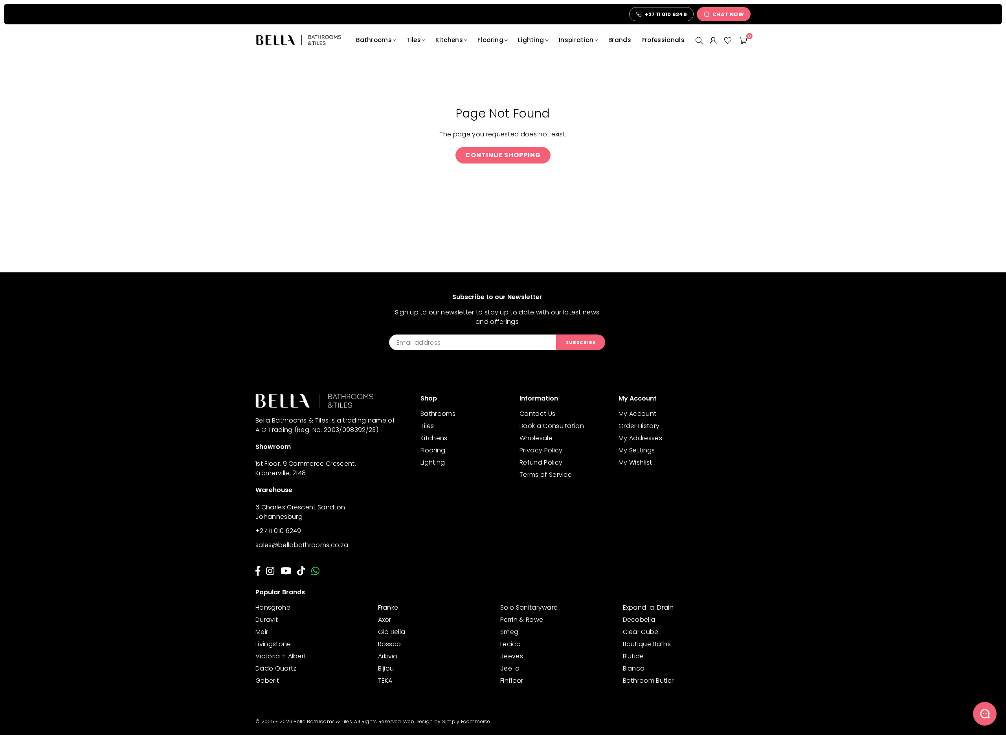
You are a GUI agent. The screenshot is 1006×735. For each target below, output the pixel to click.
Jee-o (510, 668)
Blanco (634, 668)
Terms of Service (546, 474)
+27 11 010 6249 (278, 530)
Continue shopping (503, 155)
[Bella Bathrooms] (302, 40)
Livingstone (273, 644)
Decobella (639, 619)
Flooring (490, 40)
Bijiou (386, 668)
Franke (388, 607)
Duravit (266, 619)
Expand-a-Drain (648, 607)
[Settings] (713, 40)
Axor (384, 619)
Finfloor (511, 680)
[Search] (699, 40)
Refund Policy (541, 462)
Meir (261, 631)
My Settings (637, 450)
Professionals (663, 40)
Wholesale (536, 438)
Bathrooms (374, 40)
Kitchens (449, 40)
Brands (619, 40)
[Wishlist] (727, 40)
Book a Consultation (552, 425)
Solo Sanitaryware (529, 607)
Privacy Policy (541, 450)
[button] (743, 40)
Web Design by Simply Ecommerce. (447, 721)
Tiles (413, 40)
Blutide (633, 656)
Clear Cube (641, 631)
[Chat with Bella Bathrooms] (985, 714)
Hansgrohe (272, 607)
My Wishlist (635, 462)
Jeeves (511, 656)
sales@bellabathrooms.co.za (301, 544)
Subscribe (580, 342)
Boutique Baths (647, 644)
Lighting (531, 40)
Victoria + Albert (280, 656)
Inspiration (576, 40)
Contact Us (537, 413)
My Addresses (640, 438)
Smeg (509, 631)
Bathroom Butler (648, 680)
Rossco (389, 644)
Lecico (510, 644)
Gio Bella (392, 631)
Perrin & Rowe (521, 619)
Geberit (267, 680)
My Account (637, 413)
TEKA (385, 680)
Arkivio (388, 656)
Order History (639, 425)
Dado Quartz (276, 668)
